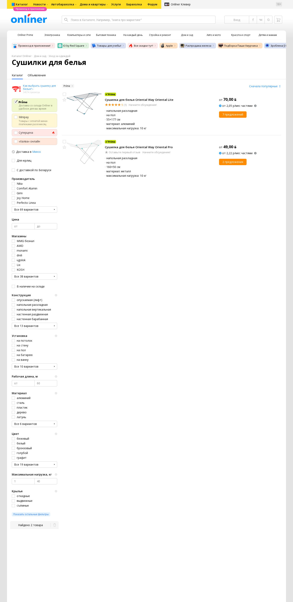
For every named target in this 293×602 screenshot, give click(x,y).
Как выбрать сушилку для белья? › (39, 87)
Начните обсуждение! (142, 105)
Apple (169, 45)
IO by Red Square (73, 45)
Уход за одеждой (59, 56)
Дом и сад (40, 56)
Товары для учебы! (109, 45)
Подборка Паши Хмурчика (241, 45)
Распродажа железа (198, 45)
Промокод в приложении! (34, 45)
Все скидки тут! (143, 45)
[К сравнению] (64, 94)
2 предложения (232, 162)
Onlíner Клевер (181, 4)
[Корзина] (278, 20)
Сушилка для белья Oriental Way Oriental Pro (139, 147)
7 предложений (232, 114)
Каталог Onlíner (21, 56)
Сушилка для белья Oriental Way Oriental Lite (139, 100)
